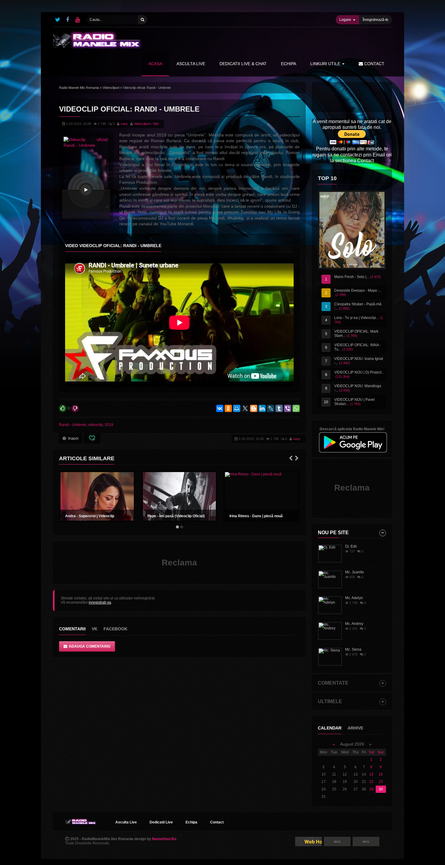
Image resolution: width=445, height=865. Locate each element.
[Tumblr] (279, 408)
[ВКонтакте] (219, 408)
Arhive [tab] (355, 728)
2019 (109, 425)
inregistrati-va (100, 602)
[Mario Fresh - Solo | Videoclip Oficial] (351, 230)
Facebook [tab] (115, 628)
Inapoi (73, 438)
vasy (124, 124)
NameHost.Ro (164, 839)
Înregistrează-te (375, 20)
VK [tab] (94, 628)
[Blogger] (253, 408)
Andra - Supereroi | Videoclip (89, 516)
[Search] (142, 19)
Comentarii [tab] (72, 628)
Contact (373, 63)
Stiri (156, 124)
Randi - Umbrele (72, 425)
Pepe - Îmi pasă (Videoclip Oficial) (176, 516)
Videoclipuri (111, 87)
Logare (345, 20)
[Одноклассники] (228, 408)
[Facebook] (67, 19)
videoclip (95, 425)
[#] (57, 19)
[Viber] (287, 408)
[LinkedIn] (262, 408)
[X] (245, 408)
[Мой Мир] (236, 408)
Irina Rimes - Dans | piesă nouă (256, 516)
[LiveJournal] (270, 408)
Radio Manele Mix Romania (79, 87)
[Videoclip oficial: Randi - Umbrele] (86, 190)
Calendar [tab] (329, 728)
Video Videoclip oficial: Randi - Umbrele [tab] (113, 245)
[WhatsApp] (296, 408)
